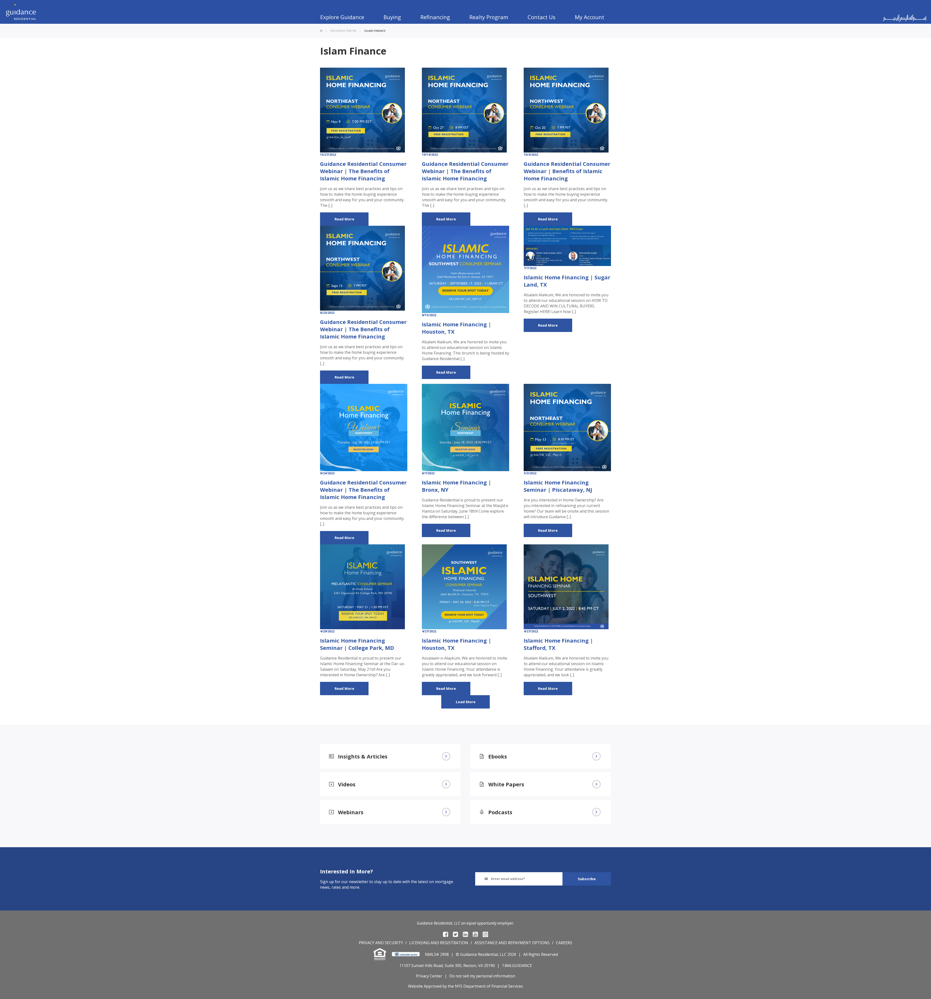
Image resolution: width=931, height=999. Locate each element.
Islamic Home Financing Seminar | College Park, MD (357, 644)
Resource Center (343, 30)
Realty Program (488, 17)
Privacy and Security (381, 942)
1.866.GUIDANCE (517, 965)
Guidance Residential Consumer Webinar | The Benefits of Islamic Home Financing (363, 171)
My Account (589, 17)
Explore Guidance (342, 17)
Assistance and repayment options (512, 942)
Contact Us (541, 17)
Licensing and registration (438, 942)
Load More (465, 701)
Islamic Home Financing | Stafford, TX (558, 644)
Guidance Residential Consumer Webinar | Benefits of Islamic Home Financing (567, 171)
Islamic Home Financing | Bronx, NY (456, 486)
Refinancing (435, 17)
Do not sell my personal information (482, 976)
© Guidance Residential (477, 954)
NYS (458, 986)
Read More (344, 219)
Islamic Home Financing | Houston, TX (456, 328)
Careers (564, 942)
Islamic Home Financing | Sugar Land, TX (567, 281)
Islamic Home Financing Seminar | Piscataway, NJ (558, 486)
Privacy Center (429, 976)
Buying (392, 17)
